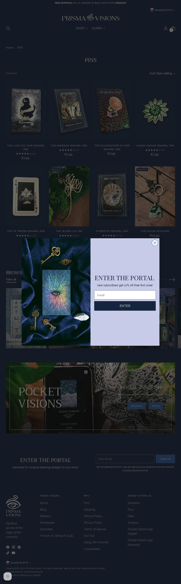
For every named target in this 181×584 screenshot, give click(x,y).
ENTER (125, 306)
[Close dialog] (155, 243)
